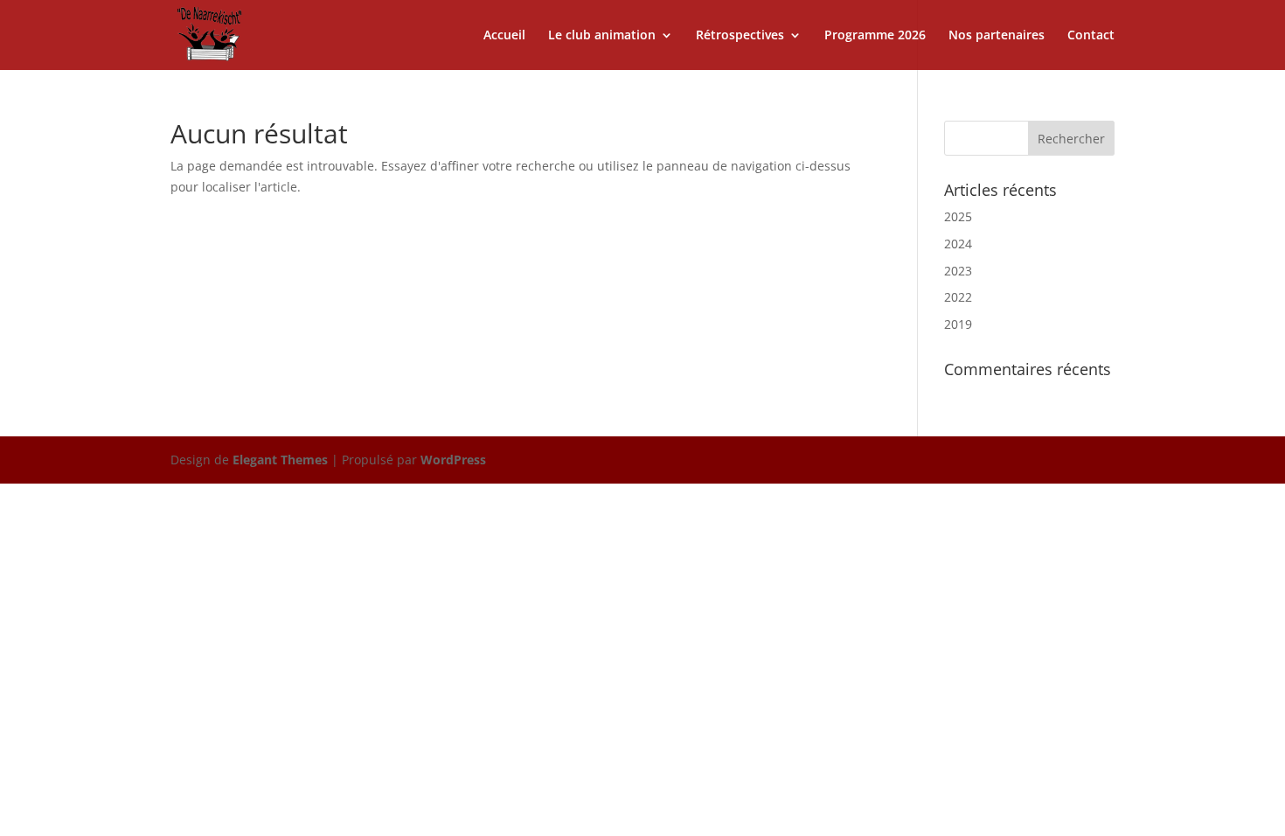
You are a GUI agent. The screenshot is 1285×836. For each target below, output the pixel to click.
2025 (958, 216)
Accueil (504, 36)
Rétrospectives (740, 36)
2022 (958, 297)
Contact (1091, 36)
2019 (958, 324)
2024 (958, 243)
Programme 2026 (875, 36)
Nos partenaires (996, 36)
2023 (958, 270)
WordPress (453, 459)
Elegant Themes (280, 459)
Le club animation (602, 36)
